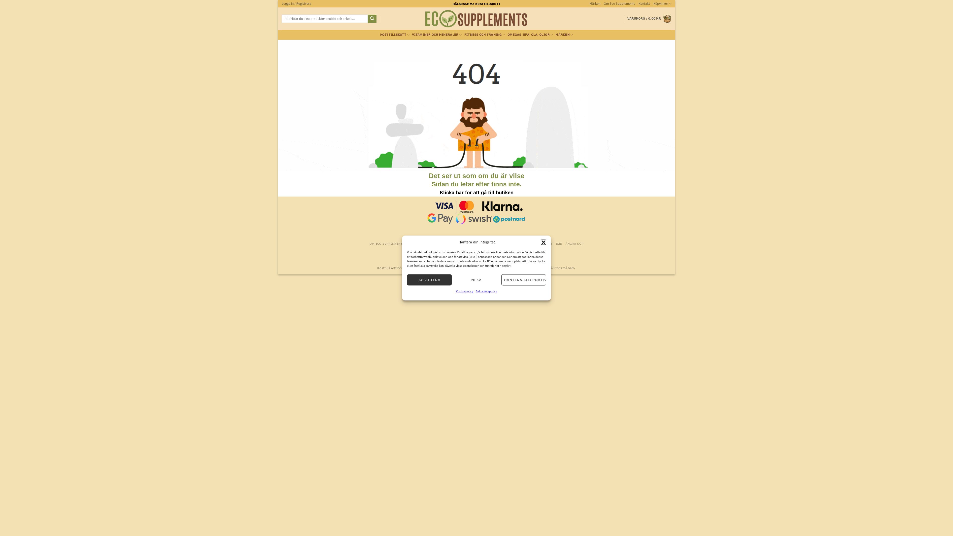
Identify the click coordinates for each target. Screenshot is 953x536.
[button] (543, 242)
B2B (559, 243)
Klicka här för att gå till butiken (476, 192)
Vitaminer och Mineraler (435, 35)
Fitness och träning (483, 35)
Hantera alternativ (525, 279)
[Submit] (372, 19)
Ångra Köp (575, 243)
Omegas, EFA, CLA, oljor (529, 35)
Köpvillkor (660, 3)
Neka (476, 279)
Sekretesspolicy (486, 291)
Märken (594, 3)
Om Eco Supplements (619, 3)
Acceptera (429, 279)
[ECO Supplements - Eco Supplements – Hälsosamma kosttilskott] (476, 19)
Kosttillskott (393, 35)
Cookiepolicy (464, 291)
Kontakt (644, 3)
